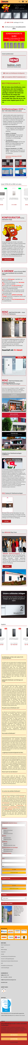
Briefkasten (22, 796)
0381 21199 (6, 975)
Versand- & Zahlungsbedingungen (7, 958)
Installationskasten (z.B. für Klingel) (10, 847)
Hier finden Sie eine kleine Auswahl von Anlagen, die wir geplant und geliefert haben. (14, 598)
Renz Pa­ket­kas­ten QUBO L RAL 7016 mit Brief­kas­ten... (14, 639)
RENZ (3, 796)
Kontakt (7, 566)
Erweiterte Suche (14, 888)
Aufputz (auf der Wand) (8, 830)
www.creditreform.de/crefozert (19, 1015)
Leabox (8, 796)
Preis (3, 858)
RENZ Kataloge (4, 949)
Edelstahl (5, 843)
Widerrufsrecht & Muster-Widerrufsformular (9, 961)
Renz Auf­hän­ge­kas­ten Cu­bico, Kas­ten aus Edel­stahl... (14, 199)
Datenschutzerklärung (22, 1032)
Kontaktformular (4, 982)
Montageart (4, 828)
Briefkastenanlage (5, 802)
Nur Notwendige (14, 1038)
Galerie (2, 947)
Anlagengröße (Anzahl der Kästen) (9, 823)
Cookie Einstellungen (5, 967)
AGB (2, 963)
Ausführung (4, 841)
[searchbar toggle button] (19, 1)
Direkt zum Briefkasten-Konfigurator (15, 73)
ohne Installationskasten (8, 849)
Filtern (14, 869)
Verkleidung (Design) (6, 853)
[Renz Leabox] (4, 1)
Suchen (14, 885)
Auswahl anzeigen (14, 1042)
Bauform (4, 835)
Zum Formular (8, 259)
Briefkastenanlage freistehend (14, 807)
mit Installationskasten (8, 851)
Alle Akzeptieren (14, 1034)
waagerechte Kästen (7, 839)
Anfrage (6, 521)
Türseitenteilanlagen (13, 806)
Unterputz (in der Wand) (8, 833)
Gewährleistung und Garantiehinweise (8, 956)
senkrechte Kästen (7, 837)
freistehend (6, 831)
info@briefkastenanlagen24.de (10, 979)
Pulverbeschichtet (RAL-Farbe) (9, 845)
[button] (1, 199)
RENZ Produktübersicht (5, 944)
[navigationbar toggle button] (26, 1)
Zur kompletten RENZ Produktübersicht (14, 77)
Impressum (3, 951)
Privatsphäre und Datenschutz (7, 965)
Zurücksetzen (14, 872)
